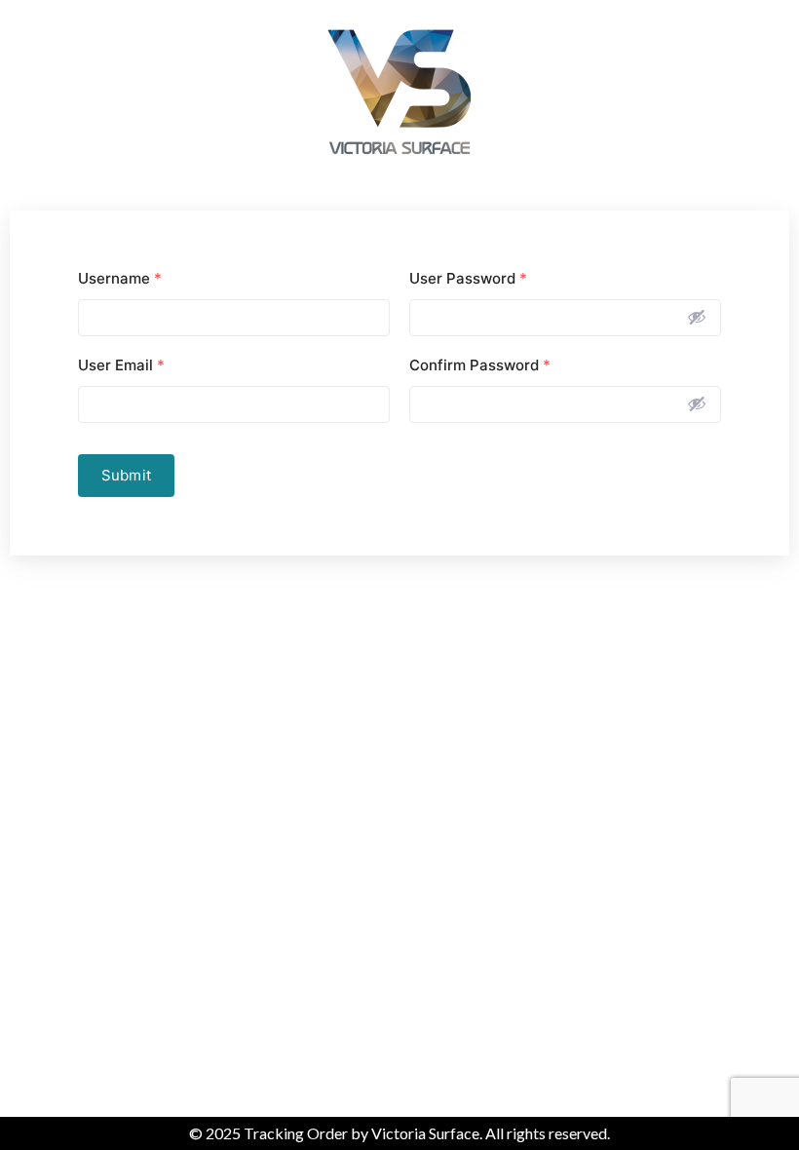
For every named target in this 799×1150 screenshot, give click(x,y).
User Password (468, 278)
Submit (126, 475)
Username (120, 278)
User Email (121, 365)
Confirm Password (480, 365)
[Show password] (696, 316)
